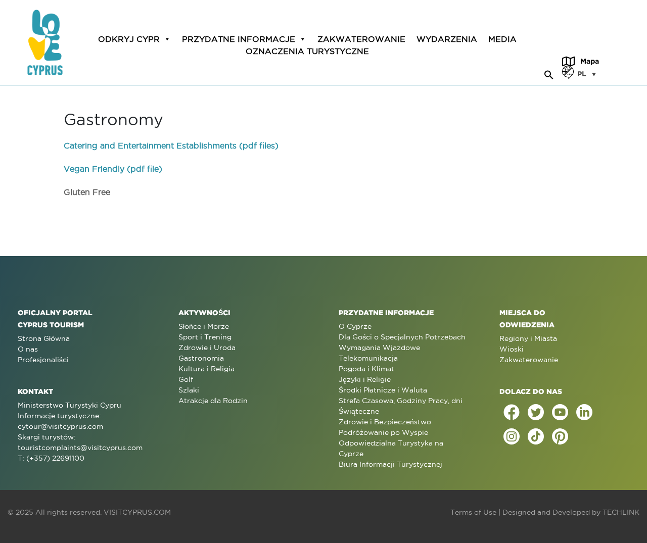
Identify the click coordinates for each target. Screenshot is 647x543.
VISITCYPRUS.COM (137, 512)
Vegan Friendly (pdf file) (113, 168)
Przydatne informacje (238, 39)
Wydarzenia (447, 39)
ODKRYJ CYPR (129, 39)
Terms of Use (473, 512)
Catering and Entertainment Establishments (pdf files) (171, 145)
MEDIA (502, 39)
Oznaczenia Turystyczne (307, 51)
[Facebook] (511, 412)
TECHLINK (621, 512)
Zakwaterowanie (361, 39)
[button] (549, 73)
